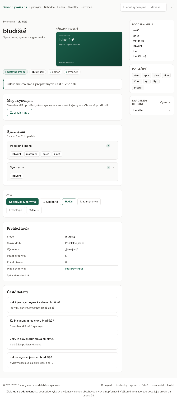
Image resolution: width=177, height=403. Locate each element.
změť (57, 153)
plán (156, 75)
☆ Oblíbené (50, 201)
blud (135, 51)
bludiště (138, 110)
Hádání (61, 7)
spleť (46, 153)
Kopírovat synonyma (22, 201)
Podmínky (121, 385)
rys (147, 81)
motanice (32, 153)
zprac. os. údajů (139, 385)
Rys (155, 81)
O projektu (107, 385)
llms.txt (170, 385)
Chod (137, 81)
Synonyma (35, 7)
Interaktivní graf (74, 268)
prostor (138, 87)
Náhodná (49, 7)
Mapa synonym (89, 201)
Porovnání (86, 7)
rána (136, 75)
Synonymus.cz (15, 7)
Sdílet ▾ (34, 210)
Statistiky (73, 7)
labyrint (16, 153)
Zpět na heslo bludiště (18, 275)
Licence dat (157, 385)
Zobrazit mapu (19, 112)
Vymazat (165, 102)
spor (146, 75)
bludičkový (139, 56)
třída (166, 75)
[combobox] (143, 7)
